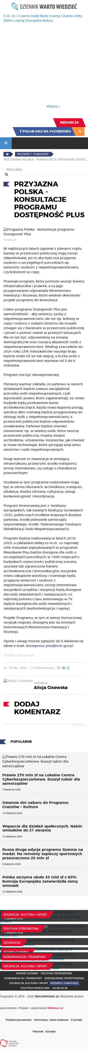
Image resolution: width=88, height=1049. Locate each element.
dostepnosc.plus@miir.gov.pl (49, 646)
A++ (14, 16)
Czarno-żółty (71, 16)
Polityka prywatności (19, 1020)
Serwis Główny (27, 973)
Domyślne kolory (39, 20)
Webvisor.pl (55, 1008)
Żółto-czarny (14, 20)
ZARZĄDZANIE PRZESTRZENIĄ (64, 978)
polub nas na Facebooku (46, 131)
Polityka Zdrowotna (21, 928)
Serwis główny (16, 952)
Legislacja (12, 942)
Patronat (38, 1031)
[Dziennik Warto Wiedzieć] (44, 6)
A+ (9, 16)
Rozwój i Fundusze (64, 983)
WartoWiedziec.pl (47, 996)
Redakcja (69, 122)
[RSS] (79, 131)
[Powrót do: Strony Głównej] (7, 154)
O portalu (76, 1020)
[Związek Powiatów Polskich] (9, 1043)
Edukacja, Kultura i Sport (25, 914)
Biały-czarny (50, 16)
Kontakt (51, 1031)
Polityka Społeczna (35, 988)
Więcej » (53, 106)
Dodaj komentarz (37, 708)
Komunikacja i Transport (25, 957)
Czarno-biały (28, 16)
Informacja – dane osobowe (51, 1020)
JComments (78, 725)
